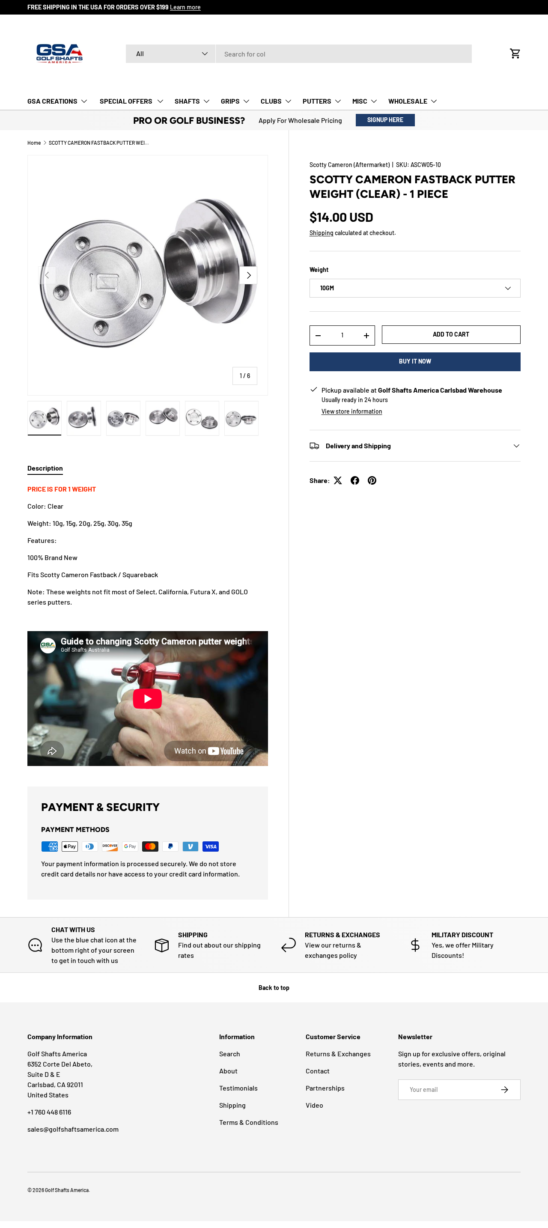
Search (229, 1053)
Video (314, 1105)
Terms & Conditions (248, 1122)
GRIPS (230, 101)
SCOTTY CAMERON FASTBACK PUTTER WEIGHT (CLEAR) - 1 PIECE (100, 142)
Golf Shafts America (67, 1190)
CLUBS (271, 101)
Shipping (322, 232)
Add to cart (451, 334)
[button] (515, 53)
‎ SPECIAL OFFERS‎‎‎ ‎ (126, 101)
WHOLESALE (407, 101)
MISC (359, 101)
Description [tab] (45, 468)
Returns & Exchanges (338, 1053)
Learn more (185, 7)
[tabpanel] (147, 625)
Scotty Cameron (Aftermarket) (350, 164)
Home (34, 142)
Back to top (274, 987)
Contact (318, 1071)
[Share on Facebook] (354, 480)
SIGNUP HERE (385, 119)
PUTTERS (317, 101)
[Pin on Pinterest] (372, 480)
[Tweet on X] (337, 480)
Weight (319, 269)
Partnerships (325, 1088)
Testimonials (238, 1088)
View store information (352, 411)
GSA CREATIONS (52, 101)
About (228, 1071)
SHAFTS (187, 101)
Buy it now (415, 361)
